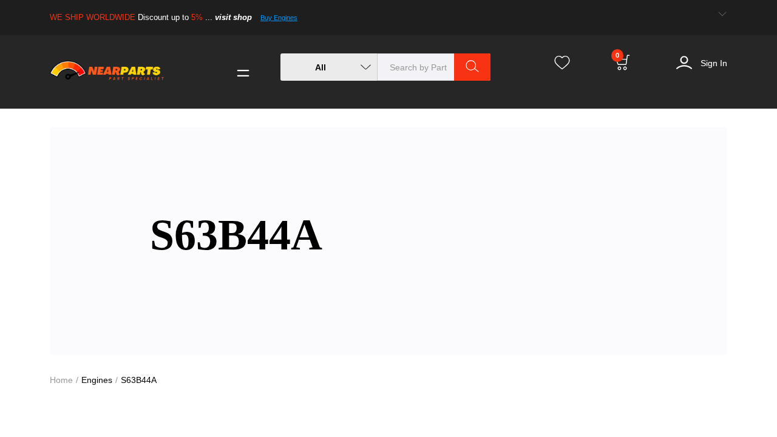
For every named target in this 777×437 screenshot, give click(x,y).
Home (61, 379)
